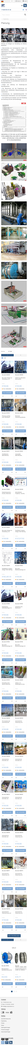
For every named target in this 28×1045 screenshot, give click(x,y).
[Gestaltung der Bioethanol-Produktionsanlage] (20, 596)
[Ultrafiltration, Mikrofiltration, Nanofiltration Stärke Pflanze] (7, 443)
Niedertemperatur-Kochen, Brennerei (6, 493)
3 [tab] (16, 991)
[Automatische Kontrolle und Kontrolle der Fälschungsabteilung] (20, 748)
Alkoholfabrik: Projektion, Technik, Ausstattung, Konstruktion (20, 493)
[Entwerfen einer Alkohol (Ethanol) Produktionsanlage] (7, 672)
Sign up (18, 1)
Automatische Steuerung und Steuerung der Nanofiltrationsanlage (20, 912)
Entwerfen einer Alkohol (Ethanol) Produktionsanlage (6, 683)
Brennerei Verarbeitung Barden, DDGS (20, 416)
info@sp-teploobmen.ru (8, 1006)
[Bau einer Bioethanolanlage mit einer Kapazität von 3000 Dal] (20, 634)
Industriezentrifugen (5, 1031)
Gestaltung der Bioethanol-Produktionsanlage (19, 607)
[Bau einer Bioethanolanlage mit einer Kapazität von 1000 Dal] (7, 634)
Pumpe (2, 1023)
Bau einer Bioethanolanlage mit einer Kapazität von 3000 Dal (20, 645)
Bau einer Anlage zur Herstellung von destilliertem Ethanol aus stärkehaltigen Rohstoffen (7, 531)
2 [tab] (14, 991)
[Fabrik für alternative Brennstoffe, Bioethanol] (20, 367)
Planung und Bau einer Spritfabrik (6, 416)
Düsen (2, 1025)
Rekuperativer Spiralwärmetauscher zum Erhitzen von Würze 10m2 (7, 969)
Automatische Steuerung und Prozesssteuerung (19, 874)
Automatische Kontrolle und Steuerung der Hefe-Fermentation (7, 836)
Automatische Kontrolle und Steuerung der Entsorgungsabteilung (7, 798)
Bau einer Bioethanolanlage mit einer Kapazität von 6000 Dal (20, 569)
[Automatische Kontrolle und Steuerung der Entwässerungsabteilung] (7, 748)
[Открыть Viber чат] (26, 10)
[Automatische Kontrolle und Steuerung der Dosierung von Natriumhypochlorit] (20, 786)
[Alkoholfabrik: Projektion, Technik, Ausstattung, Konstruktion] (20, 481)
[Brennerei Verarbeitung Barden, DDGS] (20, 405)
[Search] (25, 14)
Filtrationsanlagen (5, 1029)
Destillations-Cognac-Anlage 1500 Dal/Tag (7, 569)
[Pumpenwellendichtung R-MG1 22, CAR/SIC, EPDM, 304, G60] (20, 957)
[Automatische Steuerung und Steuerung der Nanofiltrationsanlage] (20, 901)
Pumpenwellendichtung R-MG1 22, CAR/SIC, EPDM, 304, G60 (20, 969)
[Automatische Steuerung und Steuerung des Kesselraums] (20, 825)
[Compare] (3, 396)
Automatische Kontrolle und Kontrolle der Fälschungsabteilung (20, 760)
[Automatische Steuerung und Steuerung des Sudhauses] (20, 710)
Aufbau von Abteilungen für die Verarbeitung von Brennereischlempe (20, 683)
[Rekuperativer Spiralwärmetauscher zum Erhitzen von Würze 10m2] (7, 957)
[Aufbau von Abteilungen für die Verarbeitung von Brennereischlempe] (20, 672)
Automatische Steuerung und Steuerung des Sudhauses (18, 721)
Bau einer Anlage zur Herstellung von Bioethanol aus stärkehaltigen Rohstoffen (7, 378)
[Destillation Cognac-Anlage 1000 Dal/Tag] (20, 519)
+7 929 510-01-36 (6, 9)
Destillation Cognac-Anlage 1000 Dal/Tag (20, 531)
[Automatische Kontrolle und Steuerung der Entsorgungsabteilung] (7, 786)
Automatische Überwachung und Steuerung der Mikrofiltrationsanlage (7, 912)
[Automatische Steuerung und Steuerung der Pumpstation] (7, 863)
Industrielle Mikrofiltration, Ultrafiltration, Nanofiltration (18, 455)
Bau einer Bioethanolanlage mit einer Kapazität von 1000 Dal (7, 645)
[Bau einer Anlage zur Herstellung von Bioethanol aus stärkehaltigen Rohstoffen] (7, 367)
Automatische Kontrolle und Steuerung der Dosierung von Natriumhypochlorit (20, 798)
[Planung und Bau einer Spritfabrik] (7, 405)
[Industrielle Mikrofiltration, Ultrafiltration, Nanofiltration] (20, 443)
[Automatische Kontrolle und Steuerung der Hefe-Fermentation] (7, 825)
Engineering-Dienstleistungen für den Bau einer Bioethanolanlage (7, 607)
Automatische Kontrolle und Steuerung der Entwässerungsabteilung (7, 760)
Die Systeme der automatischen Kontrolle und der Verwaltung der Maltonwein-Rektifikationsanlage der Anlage (7, 721)
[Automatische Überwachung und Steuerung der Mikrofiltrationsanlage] (7, 901)
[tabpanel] (7, 970)
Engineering (3, 1020)
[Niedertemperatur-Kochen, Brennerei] (7, 481)
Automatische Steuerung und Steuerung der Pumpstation (5, 874)
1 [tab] (12, 991)
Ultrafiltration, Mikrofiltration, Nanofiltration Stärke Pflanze (7, 455)
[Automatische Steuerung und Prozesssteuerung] (20, 863)
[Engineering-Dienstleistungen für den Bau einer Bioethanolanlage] (7, 596)
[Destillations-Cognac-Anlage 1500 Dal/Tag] (7, 558)
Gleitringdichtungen (5, 1027)
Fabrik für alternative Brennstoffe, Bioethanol (20, 378)
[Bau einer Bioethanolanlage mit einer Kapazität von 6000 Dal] (20, 558)
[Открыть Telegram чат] (23, 10)
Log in (25, 1)
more (14, 935)
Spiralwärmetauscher (6, 1018)
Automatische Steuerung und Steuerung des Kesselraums (18, 836)
